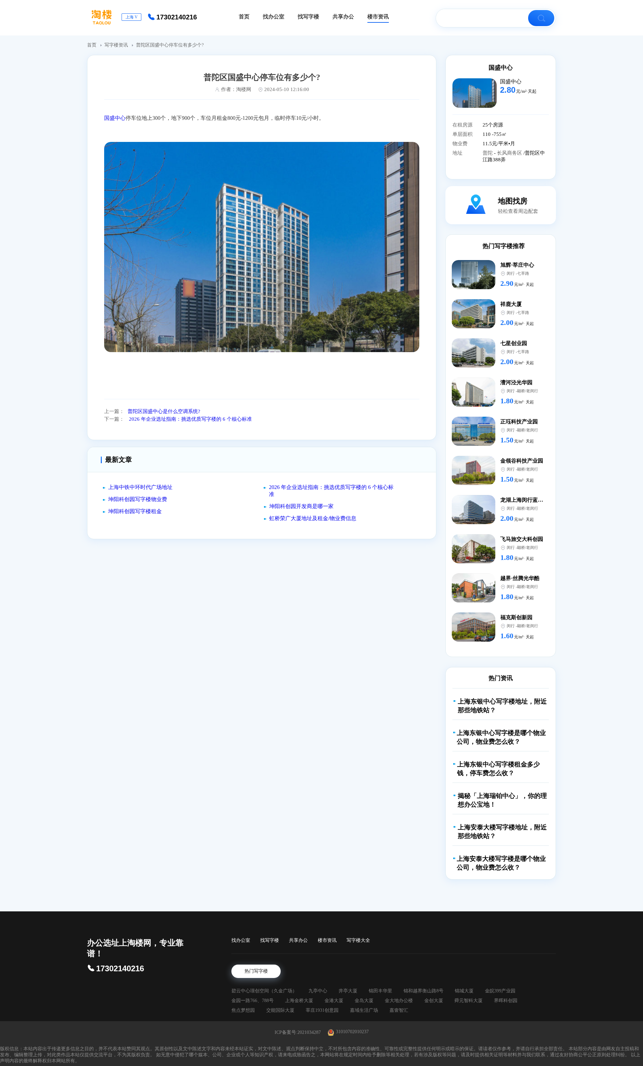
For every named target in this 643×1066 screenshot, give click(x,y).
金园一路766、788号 (252, 1000)
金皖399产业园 (500, 990)
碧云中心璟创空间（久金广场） (264, 990)
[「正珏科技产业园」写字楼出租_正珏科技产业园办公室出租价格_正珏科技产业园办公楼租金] (473, 444)
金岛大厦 (364, 1000)
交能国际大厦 (280, 1010)
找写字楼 (269, 940)
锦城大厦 (464, 990)
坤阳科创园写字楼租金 (135, 511)
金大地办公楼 (399, 1000)
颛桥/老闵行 (527, 391)
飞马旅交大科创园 (521, 539)
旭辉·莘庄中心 (517, 265)
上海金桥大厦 (299, 1000)
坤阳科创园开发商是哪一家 (301, 506)
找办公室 (240, 940)
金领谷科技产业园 (521, 461)
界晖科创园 (505, 1000)
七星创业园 (513, 343)
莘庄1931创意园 (322, 1010)
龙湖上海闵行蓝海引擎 (527, 500)
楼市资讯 (327, 940)
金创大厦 (433, 1000)
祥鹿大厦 (511, 304)
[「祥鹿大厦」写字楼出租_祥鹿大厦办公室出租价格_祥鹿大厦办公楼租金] (473, 326)
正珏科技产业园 (519, 421)
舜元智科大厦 (468, 1000)
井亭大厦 (348, 990)
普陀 (488, 153)
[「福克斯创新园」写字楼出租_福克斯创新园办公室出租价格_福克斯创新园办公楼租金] (473, 640)
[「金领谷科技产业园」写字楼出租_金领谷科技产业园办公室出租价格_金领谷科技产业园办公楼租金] (473, 483)
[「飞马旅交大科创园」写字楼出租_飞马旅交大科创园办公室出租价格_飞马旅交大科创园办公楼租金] (473, 561)
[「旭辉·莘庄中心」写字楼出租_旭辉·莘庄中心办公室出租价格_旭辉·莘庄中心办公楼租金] (473, 287)
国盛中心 (115, 118)
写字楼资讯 (116, 45)
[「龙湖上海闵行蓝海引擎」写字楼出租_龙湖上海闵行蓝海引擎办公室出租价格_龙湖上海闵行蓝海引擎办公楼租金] (473, 522)
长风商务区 (510, 153)
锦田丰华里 (380, 990)
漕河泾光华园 (516, 382)
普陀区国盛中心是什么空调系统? (164, 411)
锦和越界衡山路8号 (423, 990)
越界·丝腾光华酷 (520, 578)
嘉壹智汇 (398, 1010)
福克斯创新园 (516, 617)
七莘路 (523, 273)
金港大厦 (334, 1000)
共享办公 (298, 940)
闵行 (511, 273)
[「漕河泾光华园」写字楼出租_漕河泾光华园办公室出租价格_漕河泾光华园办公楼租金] (473, 405)
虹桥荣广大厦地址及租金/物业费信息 (312, 518)
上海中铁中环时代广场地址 (140, 487)
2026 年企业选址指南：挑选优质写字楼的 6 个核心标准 (190, 419)
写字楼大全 (358, 940)
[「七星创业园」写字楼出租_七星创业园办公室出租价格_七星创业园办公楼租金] (473, 365)
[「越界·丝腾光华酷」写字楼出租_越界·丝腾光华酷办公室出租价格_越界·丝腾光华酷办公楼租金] (473, 600)
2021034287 (309, 1032)
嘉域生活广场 (364, 1010)
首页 (92, 45)
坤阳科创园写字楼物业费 (137, 499)
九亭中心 (317, 990)
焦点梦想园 (243, 1010)
